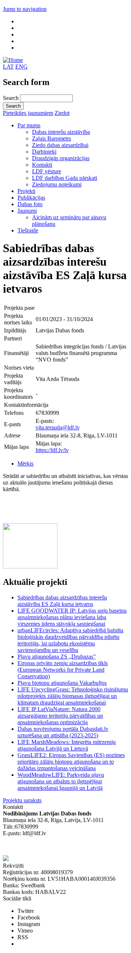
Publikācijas (31, 197)
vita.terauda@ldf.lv (58, 427)
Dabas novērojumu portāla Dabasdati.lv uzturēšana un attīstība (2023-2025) (62, 732)
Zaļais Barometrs (51, 138)
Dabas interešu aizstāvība (61, 132)
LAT (8, 66)
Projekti (26, 191)
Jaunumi (27, 211)
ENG (21, 66)
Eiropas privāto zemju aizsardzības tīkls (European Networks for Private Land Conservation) (62, 669)
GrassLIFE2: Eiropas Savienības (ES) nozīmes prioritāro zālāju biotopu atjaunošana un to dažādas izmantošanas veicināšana (71, 761)
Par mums (28, 125)
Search (11, 98)
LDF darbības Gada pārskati (64, 178)
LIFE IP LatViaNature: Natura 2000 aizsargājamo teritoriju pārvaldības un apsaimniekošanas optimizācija (60, 715)
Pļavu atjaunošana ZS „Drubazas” (56, 656)
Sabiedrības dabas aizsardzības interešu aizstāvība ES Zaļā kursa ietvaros (62, 600)
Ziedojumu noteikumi (57, 184)
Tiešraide (27, 230)
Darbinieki (44, 151)
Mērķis (25, 463)
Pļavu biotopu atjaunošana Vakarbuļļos (62, 683)
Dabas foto (30, 204)
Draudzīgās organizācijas (61, 158)
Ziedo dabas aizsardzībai (60, 145)
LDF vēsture (46, 171)
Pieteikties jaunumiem (28, 113)
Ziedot (62, 113)
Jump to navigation (25, 9)
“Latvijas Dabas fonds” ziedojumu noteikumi (54, 846)
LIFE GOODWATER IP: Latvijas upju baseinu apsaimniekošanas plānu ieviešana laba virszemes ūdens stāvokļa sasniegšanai (72, 617)
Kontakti (42, 165)
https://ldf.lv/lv (52, 450)
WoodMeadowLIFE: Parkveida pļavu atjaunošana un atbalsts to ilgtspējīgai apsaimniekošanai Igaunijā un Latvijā (60, 781)
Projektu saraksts (22, 800)
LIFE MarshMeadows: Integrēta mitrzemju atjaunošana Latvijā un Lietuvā (66, 745)
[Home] (13, 60)
